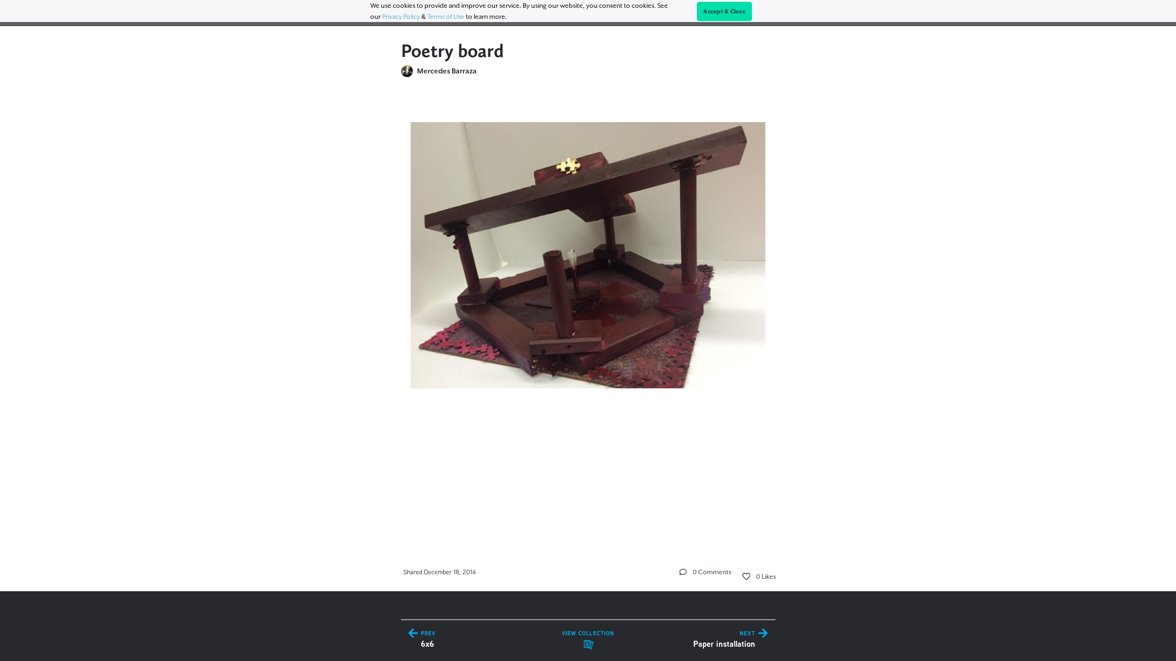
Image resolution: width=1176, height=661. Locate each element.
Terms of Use (445, 16)
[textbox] (588, 251)
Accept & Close (724, 11)
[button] (683, 572)
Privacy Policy (401, 16)
